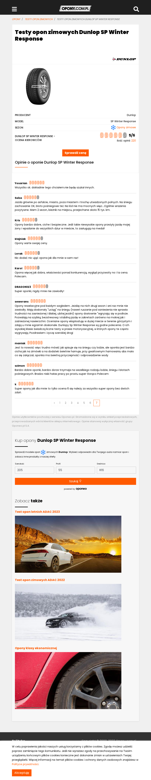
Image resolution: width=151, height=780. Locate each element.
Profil (58, 463)
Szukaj (74, 481)
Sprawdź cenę (75, 153)
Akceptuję (21, 773)
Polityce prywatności (25, 764)
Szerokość (19, 463)
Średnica (101, 463)
